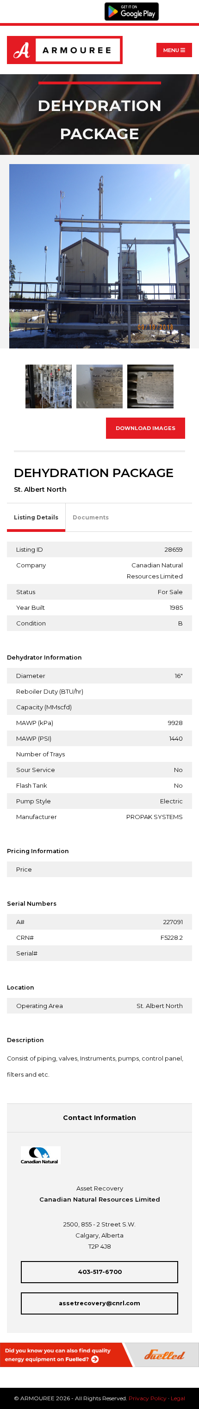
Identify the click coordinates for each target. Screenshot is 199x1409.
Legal (178, 1398)
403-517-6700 (100, 1271)
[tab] (36, 517)
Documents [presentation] (91, 517)
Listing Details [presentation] (36, 517)
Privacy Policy (148, 1398)
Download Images (145, 428)
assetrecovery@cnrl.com (99, 1303)
